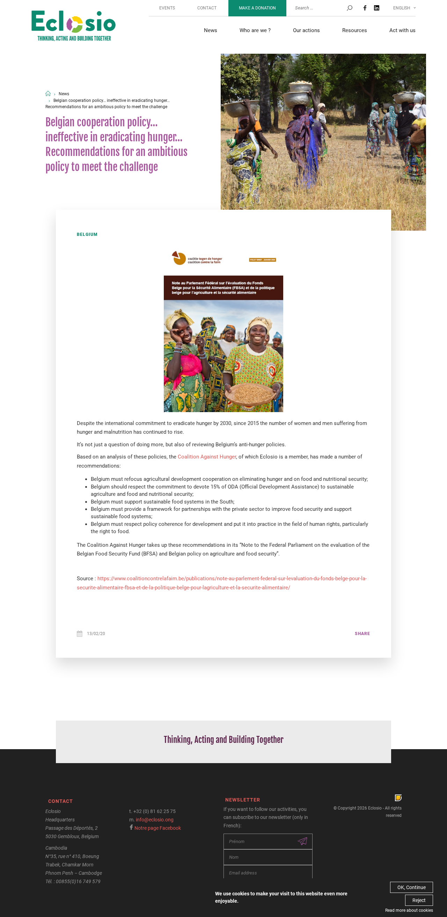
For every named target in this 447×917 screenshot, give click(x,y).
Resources (354, 30)
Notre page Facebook (157, 828)
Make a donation (257, 8)
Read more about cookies (409, 910)
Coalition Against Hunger (207, 457)
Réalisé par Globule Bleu (398, 798)
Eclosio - (73, 26)
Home (48, 93)
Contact (207, 8)
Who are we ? (255, 30)
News (210, 30)
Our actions (306, 30)
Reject (419, 900)
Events (167, 8)
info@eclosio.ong (155, 819)
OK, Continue (411, 887)
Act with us (402, 30)
